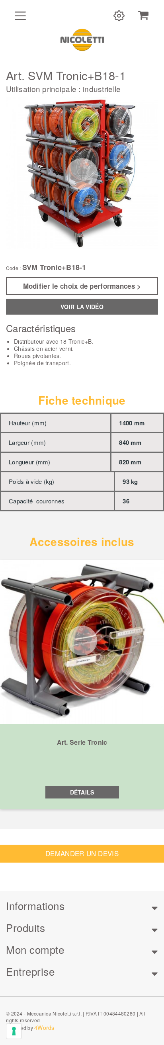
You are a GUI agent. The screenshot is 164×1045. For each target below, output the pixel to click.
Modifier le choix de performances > (82, 286)
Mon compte (35, 949)
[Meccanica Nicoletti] (82, 39)
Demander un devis (82, 853)
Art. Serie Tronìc (82, 742)
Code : (13, 268)
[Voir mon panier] (143, 15)
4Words (44, 1027)
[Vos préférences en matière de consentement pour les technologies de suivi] (13, 1031)
